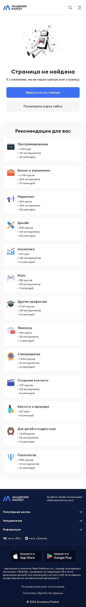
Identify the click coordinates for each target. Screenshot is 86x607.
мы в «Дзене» (38, 538)
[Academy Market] (15, 7)
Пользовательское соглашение (42, 586)
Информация (12, 529)
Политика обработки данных (43, 593)
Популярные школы (16, 511)
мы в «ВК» (14, 538)
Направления (12, 520)
